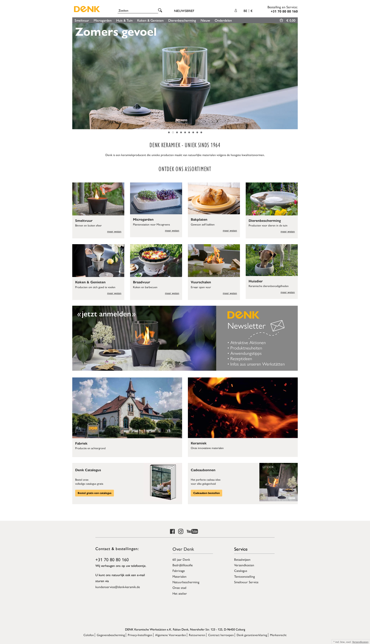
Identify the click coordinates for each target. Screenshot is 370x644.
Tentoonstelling (244, 576)
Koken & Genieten (150, 20)
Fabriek (81, 443)
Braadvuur (141, 282)
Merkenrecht (278, 635)
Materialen (179, 576)
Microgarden (103, 20)
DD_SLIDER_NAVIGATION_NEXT (296, 76)
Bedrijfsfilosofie (182, 565)
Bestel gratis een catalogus (94, 493)
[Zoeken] (160, 11)
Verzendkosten (244, 565)
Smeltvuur (82, 20)
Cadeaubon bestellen (206, 493)
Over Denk (183, 548)
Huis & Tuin (124, 20)
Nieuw (205, 20)
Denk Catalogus (88, 470)
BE (248, 10)
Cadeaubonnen (203, 470)
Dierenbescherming (182, 20)
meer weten (114, 231)
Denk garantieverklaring (252, 635)
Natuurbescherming (185, 582)
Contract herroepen (221, 635)
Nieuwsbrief (184, 10)
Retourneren (197, 635)
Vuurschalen (201, 282)
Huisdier (256, 281)
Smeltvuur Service (246, 582)
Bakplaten (199, 219)
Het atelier (179, 593)
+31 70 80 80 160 (112, 559)
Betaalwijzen (242, 559)
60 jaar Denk (181, 559)
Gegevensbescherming (111, 635)
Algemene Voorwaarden (170, 635)
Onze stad (179, 587)
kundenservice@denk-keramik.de (117, 586)
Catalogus (240, 570)
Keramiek (199, 443)
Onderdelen (223, 20)
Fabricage (178, 570)
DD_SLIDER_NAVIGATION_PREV (74, 76)
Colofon (88, 635)
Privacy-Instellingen (140, 635)
